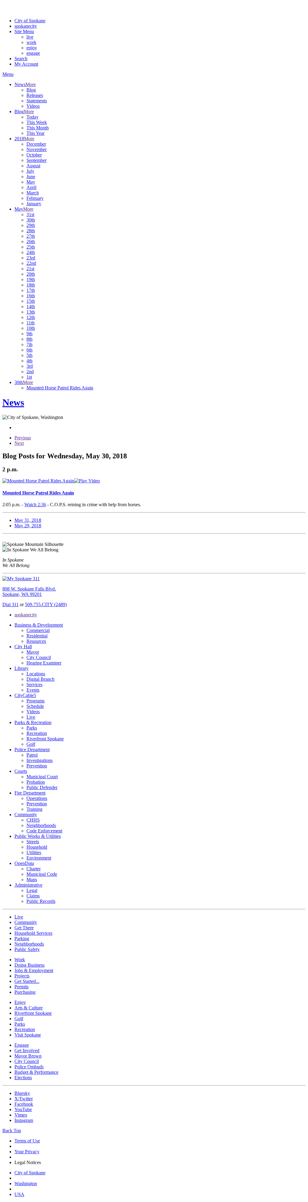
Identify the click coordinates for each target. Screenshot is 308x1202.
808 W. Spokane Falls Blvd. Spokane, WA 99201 (29, 591)
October (34, 154)
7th (29, 344)
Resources (36, 641)
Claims (33, 895)
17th (30, 290)
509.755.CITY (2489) (46, 604)
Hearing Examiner (43, 662)
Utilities (33, 852)
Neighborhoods (41, 825)
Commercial (38, 630)
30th (30, 219)
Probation (35, 782)
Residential (37, 635)
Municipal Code (41, 874)
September (36, 160)
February (35, 198)
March (32, 192)
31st (30, 214)
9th (29, 333)
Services (34, 684)
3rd (29, 366)
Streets (32, 841)
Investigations (39, 760)
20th (30, 274)
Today (32, 116)
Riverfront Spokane (45, 738)
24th (30, 252)
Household (36, 847)
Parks (31, 727)
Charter (33, 868)
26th (30, 241)
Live (30, 717)
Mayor (32, 652)
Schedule (35, 706)
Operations (36, 798)
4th (29, 360)
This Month (37, 127)
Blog (31, 89)
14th (30, 306)
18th (30, 284)
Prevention (36, 765)
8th (29, 339)
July (30, 171)
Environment (38, 857)
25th (30, 246)
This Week (36, 122)
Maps (31, 879)
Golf (30, 744)
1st (29, 376)
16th (30, 295)
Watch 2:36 (35, 504)
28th (30, 230)
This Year (35, 133)
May (30, 181)
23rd (30, 257)
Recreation (36, 733)
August (33, 165)
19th (30, 279)
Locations (35, 673)
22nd (31, 263)
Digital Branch (40, 679)
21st (30, 268)
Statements (36, 100)
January (33, 203)
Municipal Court (42, 776)
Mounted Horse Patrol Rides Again (59, 387)
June (30, 176)
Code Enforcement (44, 830)
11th (30, 322)
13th (30, 311)
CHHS (33, 820)
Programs (35, 700)
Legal (31, 890)
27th (30, 236)
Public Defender (41, 787)
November (36, 149)
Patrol (32, 754)
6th (29, 349)
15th (30, 301)
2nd (30, 371)
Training (34, 809)
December (36, 144)
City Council (38, 657)
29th (30, 225)
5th (29, 355)
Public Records (40, 901)
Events (32, 689)
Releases (34, 95)
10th (30, 328)
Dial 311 (10, 604)
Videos (33, 106)
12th (30, 317)
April (31, 187)
